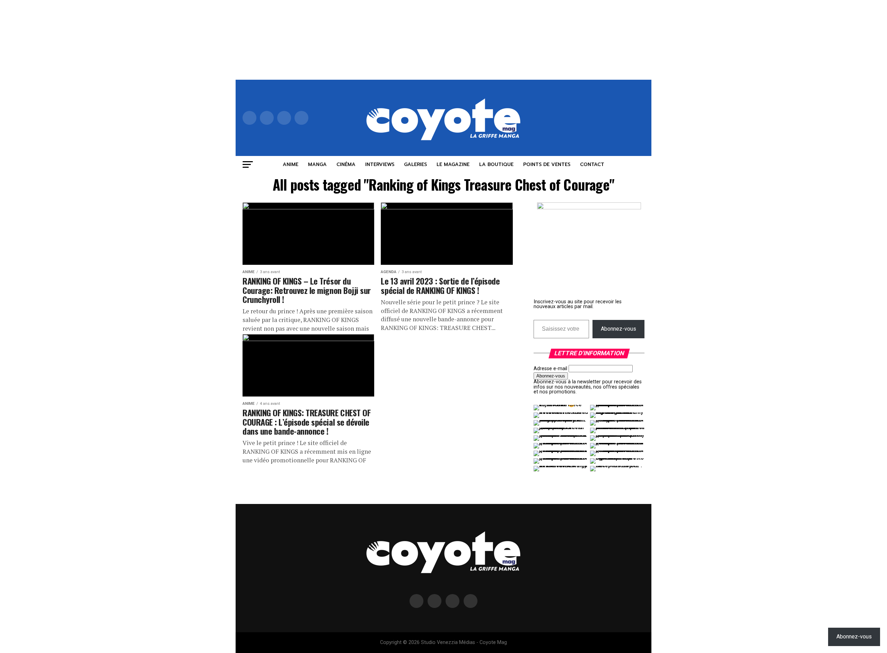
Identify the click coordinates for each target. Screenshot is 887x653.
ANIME (290, 164)
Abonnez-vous (618, 328)
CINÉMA (345, 164)
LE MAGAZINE (453, 164)
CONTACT (592, 164)
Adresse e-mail (550, 369)
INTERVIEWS (379, 164)
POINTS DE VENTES (546, 164)
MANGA (317, 164)
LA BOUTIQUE (496, 164)
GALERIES (415, 164)
